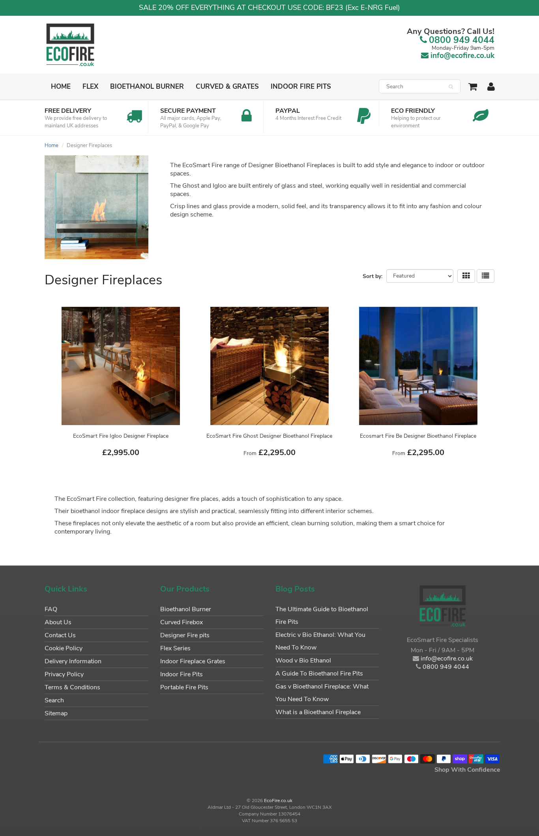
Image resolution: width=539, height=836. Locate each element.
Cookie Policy (63, 648)
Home (61, 86)
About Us (58, 622)
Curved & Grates (227, 86)
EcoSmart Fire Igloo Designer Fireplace (120, 436)
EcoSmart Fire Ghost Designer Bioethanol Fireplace (269, 436)
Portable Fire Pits (184, 687)
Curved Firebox (181, 622)
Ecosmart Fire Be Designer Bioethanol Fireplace (418, 436)
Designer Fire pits (185, 635)
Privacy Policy (64, 674)
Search (54, 700)
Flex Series (175, 648)
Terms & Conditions (72, 687)
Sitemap (56, 713)
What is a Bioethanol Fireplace (318, 712)
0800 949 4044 (461, 40)
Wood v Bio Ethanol (303, 660)
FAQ (51, 609)
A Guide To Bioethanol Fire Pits (319, 673)
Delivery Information (73, 661)
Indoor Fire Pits (301, 86)
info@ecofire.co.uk (462, 55)
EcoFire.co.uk (278, 800)
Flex (90, 86)
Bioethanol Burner (147, 86)
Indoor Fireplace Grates (192, 661)
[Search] (450, 86)
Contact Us (60, 635)
